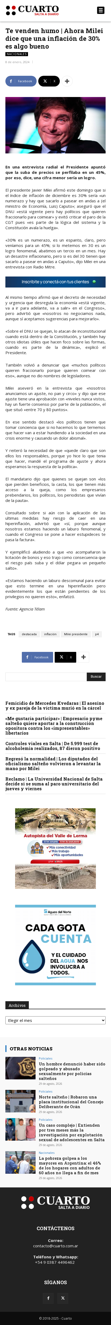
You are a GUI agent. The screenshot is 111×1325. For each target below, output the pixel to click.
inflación (50, 634)
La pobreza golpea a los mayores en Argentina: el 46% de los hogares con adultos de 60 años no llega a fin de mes (70, 1165)
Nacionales (17, 54)
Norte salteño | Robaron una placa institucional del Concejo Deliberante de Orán (71, 1101)
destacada (29, 634)
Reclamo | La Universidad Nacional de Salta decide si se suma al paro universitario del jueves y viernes (54, 783)
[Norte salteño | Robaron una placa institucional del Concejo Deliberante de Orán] (20, 1101)
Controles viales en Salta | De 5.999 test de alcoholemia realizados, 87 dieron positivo (52, 746)
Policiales (45, 1058)
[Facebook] (48, 1298)
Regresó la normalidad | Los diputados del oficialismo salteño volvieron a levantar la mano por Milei (53, 763)
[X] (62, 1298)
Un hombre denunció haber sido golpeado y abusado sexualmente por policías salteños (72, 1071)
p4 (97, 634)
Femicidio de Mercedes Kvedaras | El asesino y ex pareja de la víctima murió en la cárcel (54, 705)
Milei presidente (76, 634)
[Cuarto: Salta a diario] (40, 10)
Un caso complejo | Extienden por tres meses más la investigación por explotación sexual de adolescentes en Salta (72, 1132)
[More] (67, 81)
